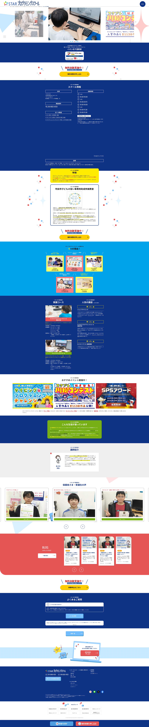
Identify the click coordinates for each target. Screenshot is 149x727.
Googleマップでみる (99, 155)
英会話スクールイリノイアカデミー (96, 713)
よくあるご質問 (73, 681)
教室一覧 (40, 6)
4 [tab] (76, 41)
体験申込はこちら (74, 587)
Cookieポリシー (73, 686)
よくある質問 (73, 616)
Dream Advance (85, 713)
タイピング (66, 175)
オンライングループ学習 (71, 411)
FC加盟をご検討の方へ (84, 670)
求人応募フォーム (94, 673)
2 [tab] (72, 41)
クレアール (74, 713)
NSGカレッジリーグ (96, 708)
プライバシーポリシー (74, 684)
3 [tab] (74, 41)
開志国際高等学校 (85, 708)
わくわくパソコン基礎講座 (84, 344)
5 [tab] (78, 41)
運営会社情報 (73, 676)
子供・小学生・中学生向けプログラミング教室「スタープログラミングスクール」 (23, 6)
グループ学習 (46, 411)
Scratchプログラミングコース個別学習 (85, 325)
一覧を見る (45, 555)
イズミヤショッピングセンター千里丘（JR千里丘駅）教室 (58, 119)
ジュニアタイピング (82, 309)
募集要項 (92, 671)
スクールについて (73, 670)
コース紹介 (72, 671)
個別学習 (96, 411)
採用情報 (92, 670)
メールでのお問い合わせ (54, 678)
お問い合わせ (72, 683)
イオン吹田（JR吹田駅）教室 (52, 115)
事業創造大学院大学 (52, 708)
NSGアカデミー (64, 713)
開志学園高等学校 (74, 708)
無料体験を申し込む (74, 74)
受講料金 (72, 673)
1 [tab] (71, 41)
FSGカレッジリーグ (52, 713)
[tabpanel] (74, 24)
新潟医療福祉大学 (63, 708)
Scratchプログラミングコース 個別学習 (58, 433)
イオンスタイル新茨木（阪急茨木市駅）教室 (55, 117)
